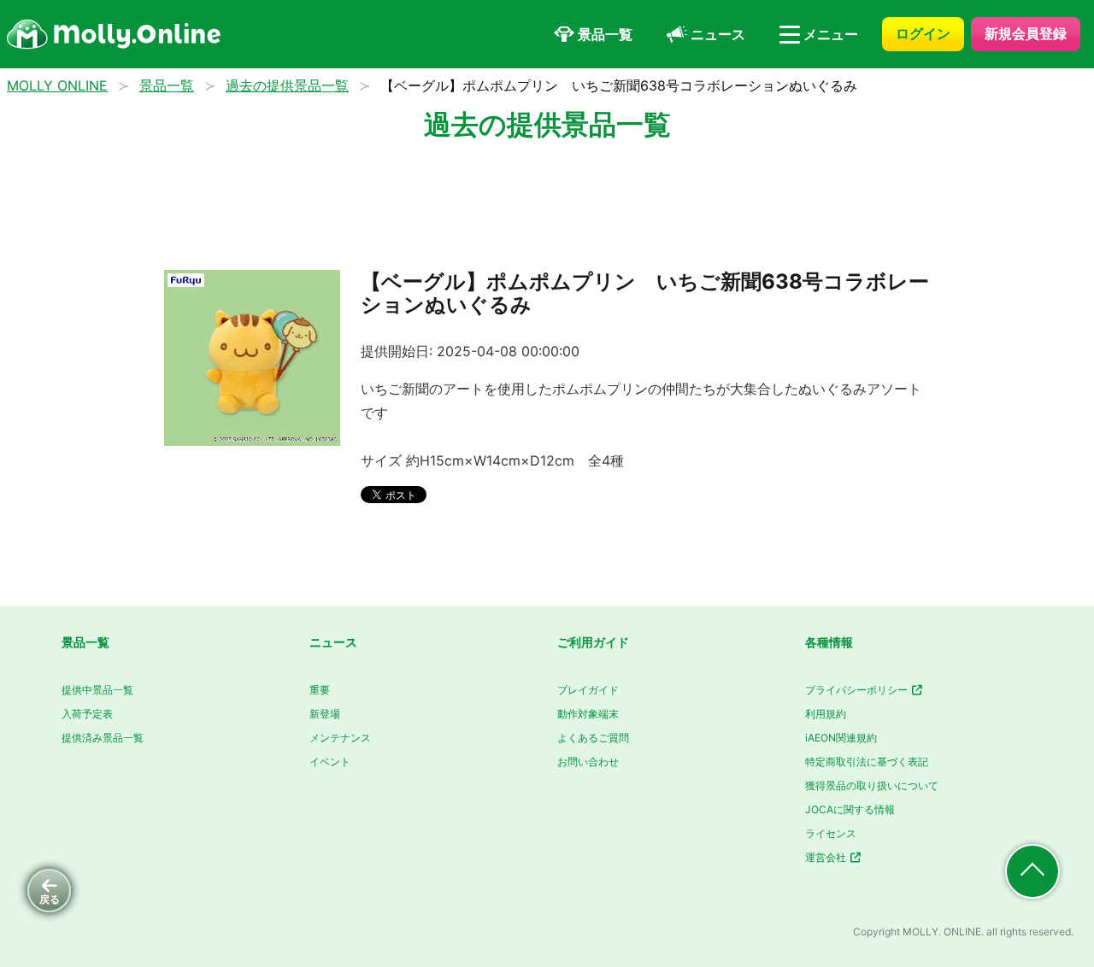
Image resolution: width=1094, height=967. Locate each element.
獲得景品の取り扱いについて (871, 785)
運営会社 (827, 857)
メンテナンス (340, 737)
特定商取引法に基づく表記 (866, 761)
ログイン (923, 33)
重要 (319, 689)
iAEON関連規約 (841, 737)
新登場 (324, 713)
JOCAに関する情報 (850, 809)
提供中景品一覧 (97, 689)
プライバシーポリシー (857, 689)
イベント (329, 761)
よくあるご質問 (593, 737)
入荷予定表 (87, 713)
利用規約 (825, 713)
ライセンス (830, 833)
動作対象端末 (588, 713)
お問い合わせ (588, 761)
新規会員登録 (1026, 33)
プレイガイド (588, 689)
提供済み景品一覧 (103, 737)
